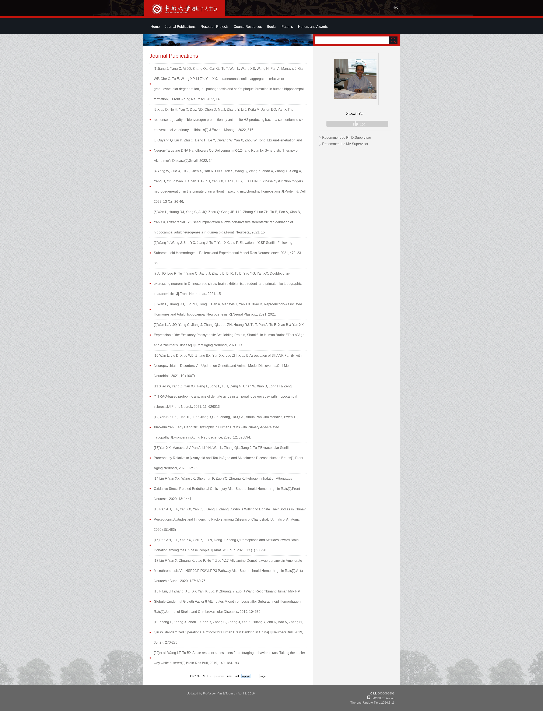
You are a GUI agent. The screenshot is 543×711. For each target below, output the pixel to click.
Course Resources (248, 26)
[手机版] (368, 698)
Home (155, 26)
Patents (287, 26)
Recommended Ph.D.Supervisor (346, 137)
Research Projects (214, 26)
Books (271, 26)
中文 (396, 8)
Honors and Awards (313, 26)
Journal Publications (180, 26)
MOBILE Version (382, 698)
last (237, 676)
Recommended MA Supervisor (345, 144)
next (229, 676)
